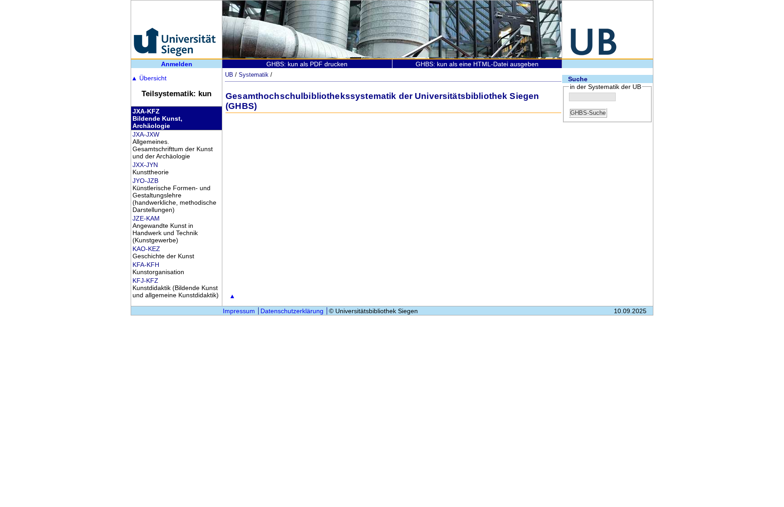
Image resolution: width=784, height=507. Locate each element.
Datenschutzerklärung (291, 311)
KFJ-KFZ (145, 280)
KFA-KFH (145, 264)
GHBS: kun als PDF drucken (307, 64)
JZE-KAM (146, 218)
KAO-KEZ (146, 248)
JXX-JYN (145, 164)
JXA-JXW (145, 134)
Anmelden (176, 64)
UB (229, 74)
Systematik (254, 74)
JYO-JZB (145, 180)
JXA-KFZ (146, 111)
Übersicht (149, 78)
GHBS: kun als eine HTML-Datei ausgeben (477, 64)
